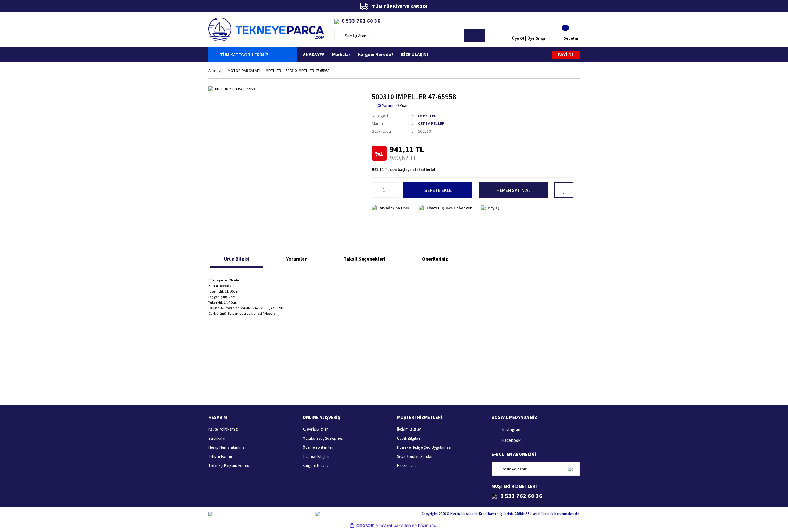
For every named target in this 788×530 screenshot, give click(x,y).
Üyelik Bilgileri (408, 438)
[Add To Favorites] (563, 190)
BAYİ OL (566, 54)
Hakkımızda (407, 465)
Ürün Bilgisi (236, 259)
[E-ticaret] (393, 525)
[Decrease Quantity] (375, 190)
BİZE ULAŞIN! (414, 54)
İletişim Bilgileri (409, 429)
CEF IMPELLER (431, 123)
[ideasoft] (361, 525)
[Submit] (570, 469)
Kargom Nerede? (375, 54)
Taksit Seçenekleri (364, 259)
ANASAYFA (313, 54)
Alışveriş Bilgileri (315, 429)
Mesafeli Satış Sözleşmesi (323, 438)
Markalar (341, 54)
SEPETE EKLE (438, 190)
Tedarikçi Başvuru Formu (228, 465)
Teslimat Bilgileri (316, 456)
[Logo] (266, 28)
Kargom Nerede (315, 465)
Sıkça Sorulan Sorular (414, 456)
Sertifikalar (217, 438)
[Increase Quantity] (394, 190)
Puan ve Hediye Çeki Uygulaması (424, 447)
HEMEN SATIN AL (514, 190)
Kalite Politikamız (223, 429)
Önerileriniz (435, 259)
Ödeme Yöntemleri (318, 447)
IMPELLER (427, 116)
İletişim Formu (220, 456)
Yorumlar (296, 259)
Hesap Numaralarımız (226, 447)
